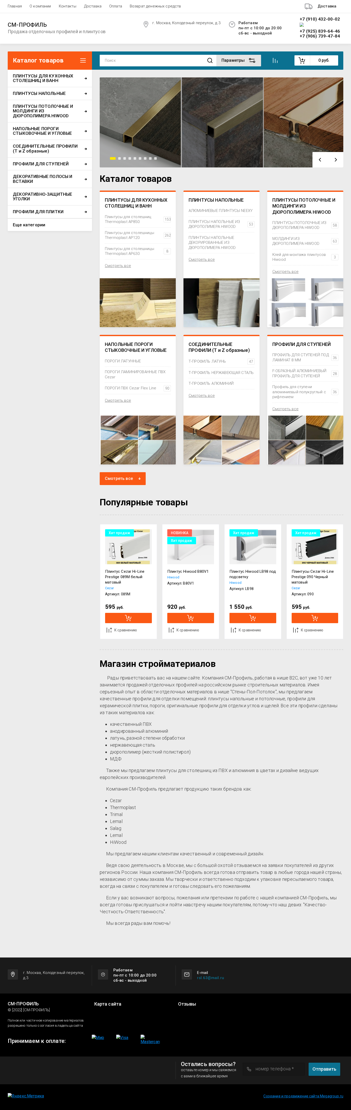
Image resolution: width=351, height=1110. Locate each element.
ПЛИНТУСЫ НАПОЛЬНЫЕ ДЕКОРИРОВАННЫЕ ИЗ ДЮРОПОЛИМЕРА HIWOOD (212, 242)
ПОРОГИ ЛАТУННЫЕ (123, 361)
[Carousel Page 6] (140, 158)
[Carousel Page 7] (145, 158)
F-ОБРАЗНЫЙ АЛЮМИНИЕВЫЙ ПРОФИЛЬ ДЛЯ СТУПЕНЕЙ (304, 373)
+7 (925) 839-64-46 (320, 31)
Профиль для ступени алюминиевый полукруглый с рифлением (304, 391)
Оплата (115, 6)
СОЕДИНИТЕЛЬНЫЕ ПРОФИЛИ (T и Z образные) (219, 347)
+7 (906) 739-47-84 (320, 36)
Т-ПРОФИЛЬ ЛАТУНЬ (221, 361)
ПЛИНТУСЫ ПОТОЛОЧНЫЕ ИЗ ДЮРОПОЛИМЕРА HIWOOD (304, 225)
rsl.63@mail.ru (210, 977)
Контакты (67, 6)
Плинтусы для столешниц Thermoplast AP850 (138, 219)
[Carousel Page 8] (150, 158)
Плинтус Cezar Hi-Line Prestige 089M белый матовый (124, 577)
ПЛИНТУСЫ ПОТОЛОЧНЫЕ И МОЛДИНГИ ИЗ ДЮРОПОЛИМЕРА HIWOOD (303, 206)
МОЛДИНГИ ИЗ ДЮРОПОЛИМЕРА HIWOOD (304, 241)
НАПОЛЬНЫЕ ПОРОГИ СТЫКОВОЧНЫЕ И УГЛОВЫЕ (136, 347)
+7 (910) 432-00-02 (320, 19)
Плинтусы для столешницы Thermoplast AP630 (136, 251)
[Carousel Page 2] (119, 158)
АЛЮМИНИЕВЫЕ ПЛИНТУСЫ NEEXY (221, 210)
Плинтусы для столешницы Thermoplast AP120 (138, 235)
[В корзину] (128, 618)
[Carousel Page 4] (129, 158)
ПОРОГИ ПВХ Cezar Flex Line (137, 388)
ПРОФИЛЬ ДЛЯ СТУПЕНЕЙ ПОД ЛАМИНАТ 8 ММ (304, 357)
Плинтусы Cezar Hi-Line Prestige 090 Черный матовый (313, 577)
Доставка (92, 6)
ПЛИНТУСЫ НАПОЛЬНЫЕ (216, 200)
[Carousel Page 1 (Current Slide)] (113, 158)
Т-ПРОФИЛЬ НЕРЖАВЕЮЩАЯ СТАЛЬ (221, 372)
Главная (15, 6)
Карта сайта (108, 1004)
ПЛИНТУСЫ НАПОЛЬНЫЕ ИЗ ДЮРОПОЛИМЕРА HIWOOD (221, 224)
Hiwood (173, 577)
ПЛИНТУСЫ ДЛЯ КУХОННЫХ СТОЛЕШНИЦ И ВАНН (136, 203)
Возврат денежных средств (155, 6)
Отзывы (187, 1004)
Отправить (324, 1069)
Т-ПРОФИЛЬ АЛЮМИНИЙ (211, 383)
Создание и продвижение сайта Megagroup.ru (303, 1096)
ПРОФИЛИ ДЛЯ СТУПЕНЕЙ (301, 344)
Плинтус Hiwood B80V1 (188, 571)
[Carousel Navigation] (327, 159)
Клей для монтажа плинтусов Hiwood (304, 257)
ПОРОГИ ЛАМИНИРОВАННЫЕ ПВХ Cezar (135, 374)
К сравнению (125, 630)
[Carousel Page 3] (124, 158)
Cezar (109, 588)
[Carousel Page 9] (155, 158)
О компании (40, 6)
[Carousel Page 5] (135, 158)
